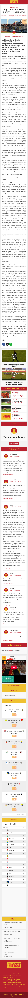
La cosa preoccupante (9, 952)
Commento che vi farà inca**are (11, 945)
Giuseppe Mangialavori (21, 15)
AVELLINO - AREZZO (14, 752)
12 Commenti (20, 418)
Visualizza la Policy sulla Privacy (11, 994)
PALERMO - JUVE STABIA (14, 805)
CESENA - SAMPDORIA (14, 794)
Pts (23, 827)
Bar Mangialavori (14, 7)
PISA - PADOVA (14, 784)
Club (7, 827)
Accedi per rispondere (8, 474)
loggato (10, 650)
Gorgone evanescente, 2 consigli (12, 931)
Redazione (16, 404)
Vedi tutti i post (14, 443)
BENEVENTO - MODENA (14, 741)
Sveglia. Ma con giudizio (16, 416)
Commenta (20, 409)
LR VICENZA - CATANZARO (14, 710)
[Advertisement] (14, 902)
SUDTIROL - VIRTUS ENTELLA (14, 731)
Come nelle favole (17, 401)
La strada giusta (16, 408)
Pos (4, 827)
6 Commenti (19, 402)
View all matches (20, 814)
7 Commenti (11, 15)
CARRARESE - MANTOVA (14, 720)
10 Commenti (20, 395)
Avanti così (15, 393)
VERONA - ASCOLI (14, 773)
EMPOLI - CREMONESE (14, 762)
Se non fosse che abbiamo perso (12, 938)
